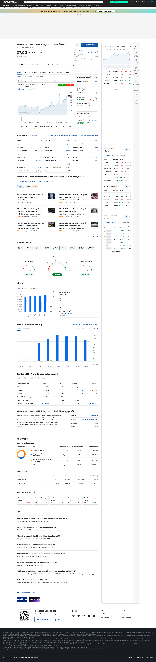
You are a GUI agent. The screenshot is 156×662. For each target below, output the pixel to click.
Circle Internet (71, 498)
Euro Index (106, 83)
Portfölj (103, 614)
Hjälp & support (126, 617)
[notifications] (149, 2)
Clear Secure (87, 498)
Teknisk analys (24, 242)
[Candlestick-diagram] (18, 81)
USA (96, 427)
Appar (102, 610)
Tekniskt (60, 72)
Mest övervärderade (123, 222)
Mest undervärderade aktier (111, 217)
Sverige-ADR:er (45, 7)
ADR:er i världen (35, 7)
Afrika (80, 7)
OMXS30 (106, 66)
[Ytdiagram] (22, 81)
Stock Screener (14, 7)
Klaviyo (53, 498)
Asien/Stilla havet (73, 7)
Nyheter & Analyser (39, 72)
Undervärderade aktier (88, 7)
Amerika (52, 7)
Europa (57, 7)
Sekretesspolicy (139, 657)
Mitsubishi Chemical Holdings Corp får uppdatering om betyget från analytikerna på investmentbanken (73, 197)
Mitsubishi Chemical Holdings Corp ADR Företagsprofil (45, 411)
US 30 (105, 77)
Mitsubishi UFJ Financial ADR (42, 498)
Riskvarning (150, 657)
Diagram (27, 72)
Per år (18, 329)
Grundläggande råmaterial (89, 419)
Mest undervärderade (110, 222)
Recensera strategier (69, 65)
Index (111, 46)
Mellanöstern (64, 7)
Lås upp (46, 403)
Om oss (124, 610)
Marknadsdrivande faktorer (110, 150)
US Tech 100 (107, 72)
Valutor (106, 46)
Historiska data (39, 76)
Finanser (51, 72)
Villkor (130, 657)
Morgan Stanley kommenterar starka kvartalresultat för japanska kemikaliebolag (30, 197)
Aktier (5, 7)
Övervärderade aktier (101, 7)
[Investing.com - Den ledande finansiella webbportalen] (10, 2)
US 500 (106, 69)
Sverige (21, 7)
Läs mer (19, 427)
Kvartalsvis (26, 329)
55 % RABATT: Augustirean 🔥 (119, 1)
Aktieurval (81, 5)
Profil (24, 76)
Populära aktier (109, 187)
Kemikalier (94, 415)
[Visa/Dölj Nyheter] (55, 81)
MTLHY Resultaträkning (29, 324)
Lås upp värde (92, 52)
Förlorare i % (123, 155)
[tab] (21, 248)
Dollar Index (107, 80)
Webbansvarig (105, 617)
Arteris (20, 498)
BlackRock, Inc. (22, 479)
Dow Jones (107, 74)
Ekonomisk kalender (71, 5)
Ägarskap (30, 76)
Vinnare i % (115, 155)
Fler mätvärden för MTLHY (89, 135)
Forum (67, 72)
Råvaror (117, 46)
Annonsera (125, 614)
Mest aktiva (107, 155)
